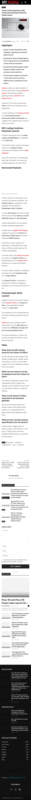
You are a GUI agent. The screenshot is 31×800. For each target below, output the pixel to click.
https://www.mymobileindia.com (15, 478)
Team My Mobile (7, 41)
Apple (3, 509)
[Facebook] (3, 453)
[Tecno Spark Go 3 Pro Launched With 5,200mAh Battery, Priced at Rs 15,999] (6, 654)
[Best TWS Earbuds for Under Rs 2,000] (6, 721)
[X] (7, 453)
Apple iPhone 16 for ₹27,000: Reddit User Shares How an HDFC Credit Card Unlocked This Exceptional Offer (19, 505)
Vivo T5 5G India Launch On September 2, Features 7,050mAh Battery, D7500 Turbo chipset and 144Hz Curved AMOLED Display (20, 686)
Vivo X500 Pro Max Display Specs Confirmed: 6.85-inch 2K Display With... (20, 645)
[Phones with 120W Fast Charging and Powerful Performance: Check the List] (6, 712)
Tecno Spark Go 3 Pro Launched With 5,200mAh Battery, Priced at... (20, 654)
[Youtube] (19, 789)
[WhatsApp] (15, 453)
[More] (23, 453)
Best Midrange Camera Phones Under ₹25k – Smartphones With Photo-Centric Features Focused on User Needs (19, 493)
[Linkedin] (11, 453)
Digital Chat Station (21, 230)
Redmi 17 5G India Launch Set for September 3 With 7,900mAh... (20, 624)
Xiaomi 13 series (23, 255)
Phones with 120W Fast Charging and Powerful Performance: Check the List (19, 712)
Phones (3, 7)
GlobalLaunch (18, 442)
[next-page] (5, 661)
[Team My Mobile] (5, 476)
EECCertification (10, 442)
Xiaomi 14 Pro (7, 98)
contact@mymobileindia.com (17, 777)
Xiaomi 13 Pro (23, 260)
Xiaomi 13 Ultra (11, 303)
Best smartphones (5, 498)
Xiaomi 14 (17, 96)
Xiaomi (4, 88)
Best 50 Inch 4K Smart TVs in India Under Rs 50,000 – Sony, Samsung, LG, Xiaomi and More (20, 728)
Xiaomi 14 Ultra (23, 113)
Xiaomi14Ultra (20, 444)
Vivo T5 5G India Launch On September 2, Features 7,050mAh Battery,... (20, 615)
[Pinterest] (19, 453)
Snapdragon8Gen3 (6, 444)
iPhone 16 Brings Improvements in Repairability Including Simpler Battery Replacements (18, 517)
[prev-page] (3, 661)
